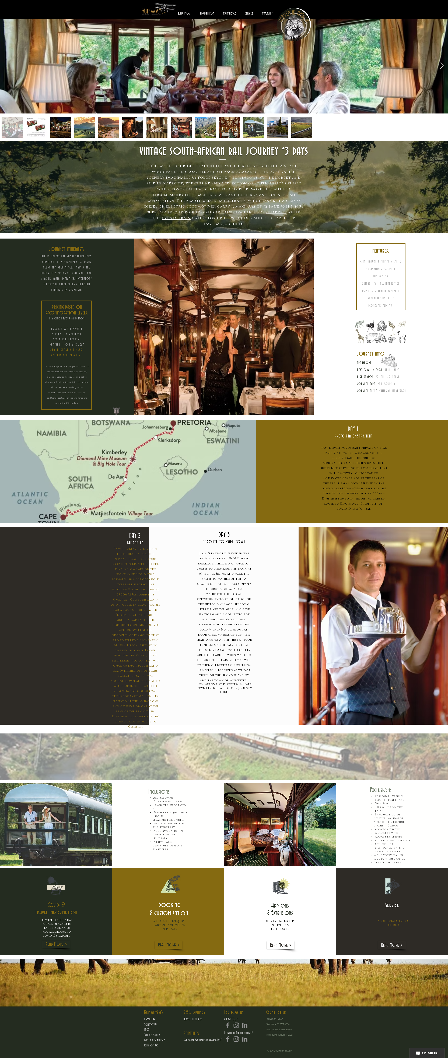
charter (275, 212)
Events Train (176, 218)
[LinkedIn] (244, 1025)
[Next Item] (442, 66)
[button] (194, 1012)
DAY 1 (354, 429)
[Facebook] (227, 1025)
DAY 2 (135, 535)
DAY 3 (224, 534)
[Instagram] (236, 1025)
